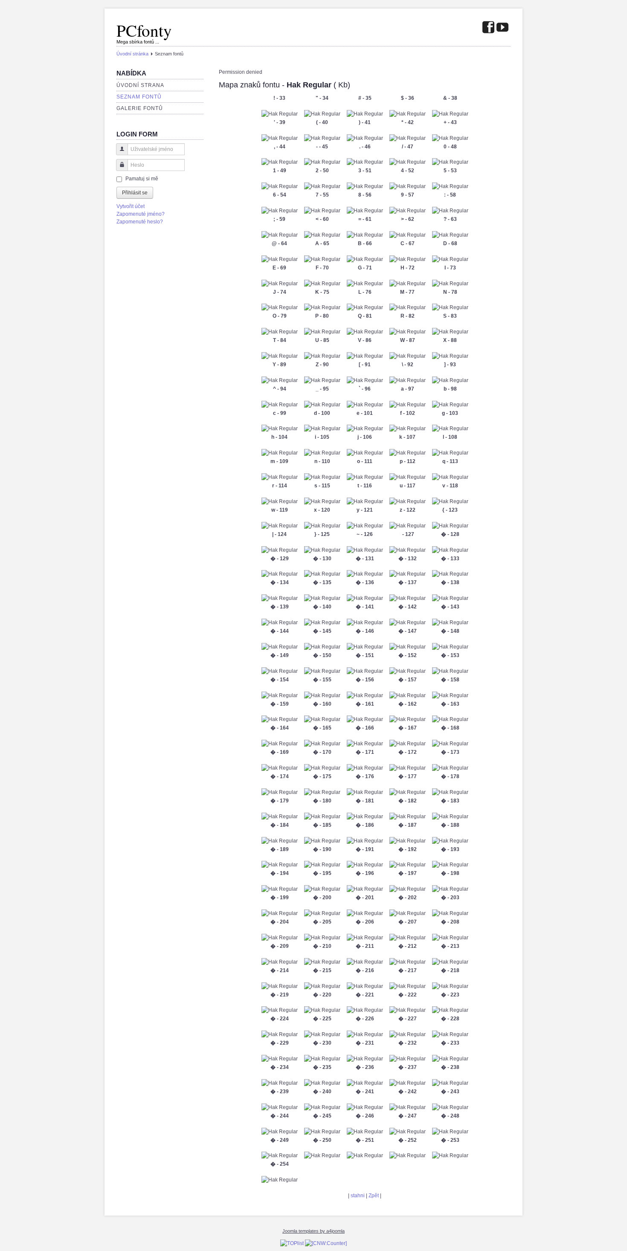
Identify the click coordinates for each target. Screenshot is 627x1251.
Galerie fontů (139, 108)
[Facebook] (488, 28)
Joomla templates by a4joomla (313, 1231)
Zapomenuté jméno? (140, 214)
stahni (358, 1196)
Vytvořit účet (130, 206)
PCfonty (144, 30)
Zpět (374, 1196)
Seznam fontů (139, 97)
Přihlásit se (135, 193)
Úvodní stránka (132, 53)
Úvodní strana (140, 85)
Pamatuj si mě (141, 179)
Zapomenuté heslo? (139, 222)
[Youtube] (502, 28)
